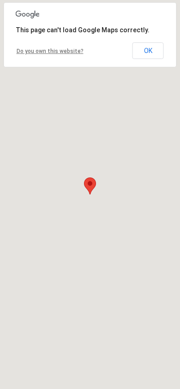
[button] (90, 186)
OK (148, 50)
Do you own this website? (50, 51)
